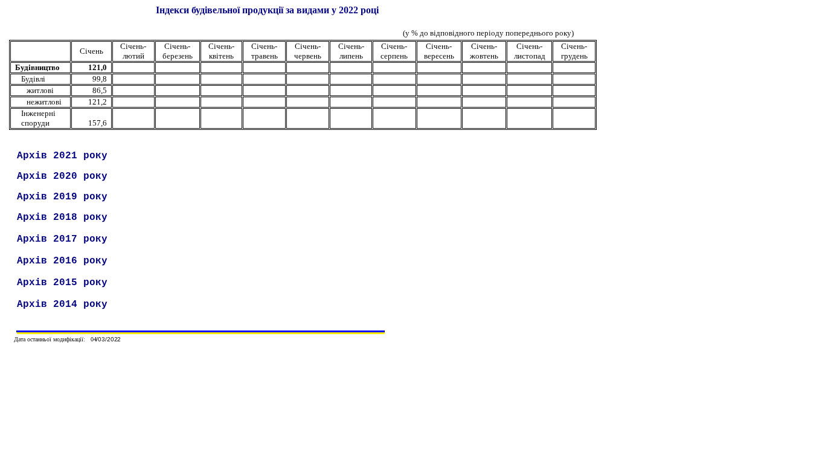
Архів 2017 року (62, 239)
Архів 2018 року (62, 217)
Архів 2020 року (62, 176)
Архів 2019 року (62, 197)
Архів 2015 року (62, 282)
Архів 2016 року (62, 261)
